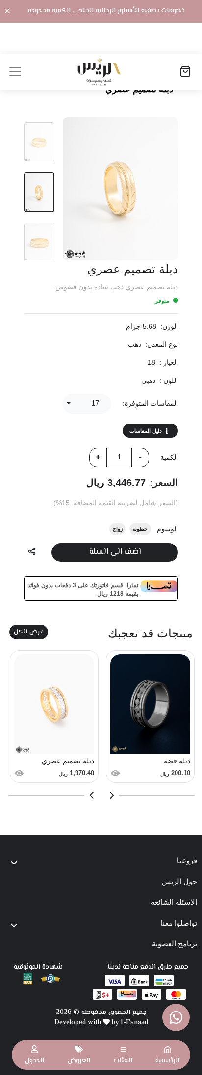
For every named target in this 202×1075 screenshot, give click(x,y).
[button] (123, 1055)
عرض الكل (29, 632)
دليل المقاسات (145, 431)
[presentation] (111, 795)
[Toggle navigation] (15, 72)
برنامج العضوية (174, 943)
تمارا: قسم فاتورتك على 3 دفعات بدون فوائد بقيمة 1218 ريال (82, 588)
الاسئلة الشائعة (174, 902)
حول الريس (179, 881)
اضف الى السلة (115, 552)
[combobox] (86, 404)
